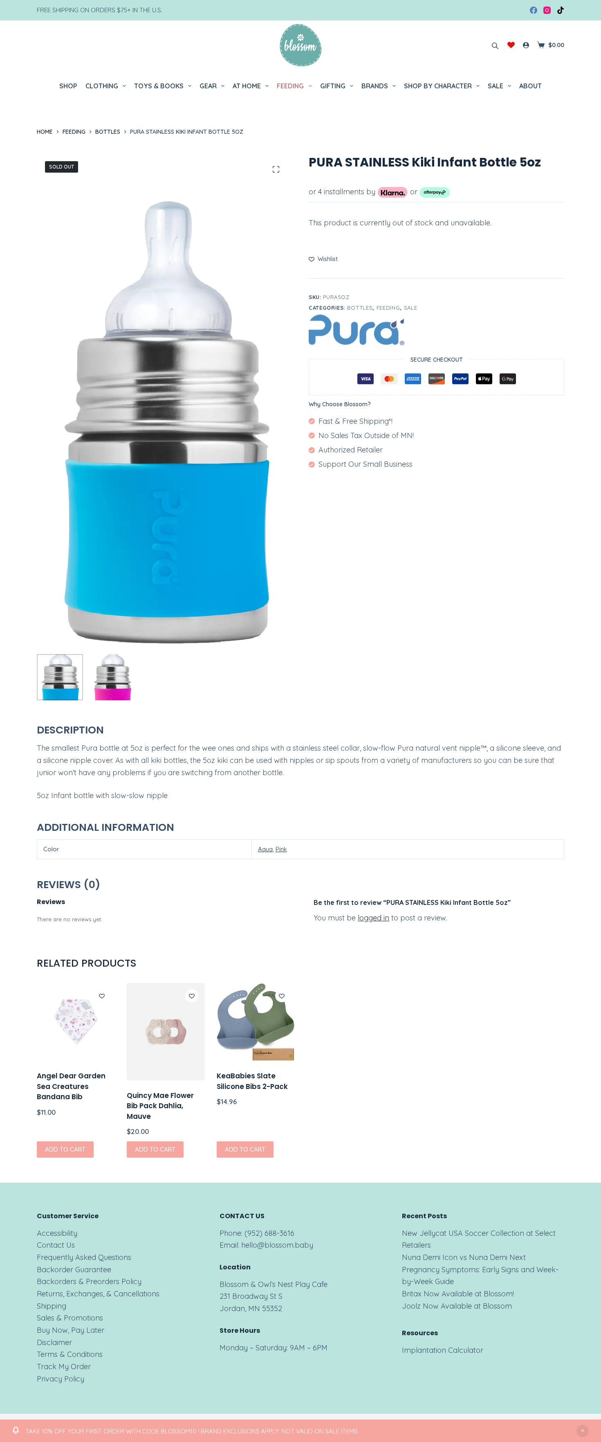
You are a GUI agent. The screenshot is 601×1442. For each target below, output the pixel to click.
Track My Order (64, 1366)
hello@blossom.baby (277, 1245)
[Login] (526, 45)
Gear (208, 86)
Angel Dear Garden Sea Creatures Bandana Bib (71, 1086)
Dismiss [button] (582, 1431)
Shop (68, 86)
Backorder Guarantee (74, 1269)
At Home (247, 86)
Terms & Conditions (70, 1354)
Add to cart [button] (65, 1149)
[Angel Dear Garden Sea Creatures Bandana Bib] (75, 1022)
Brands (374, 86)
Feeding (290, 86)
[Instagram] (547, 10)
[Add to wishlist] (101, 995)
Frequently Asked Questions (84, 1257)
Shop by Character (438, 86)
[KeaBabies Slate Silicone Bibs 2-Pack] (255, 1022)
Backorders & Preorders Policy (89, 1281)
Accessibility (57, 1233)
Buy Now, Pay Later (70, 1330)
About (530, 86)
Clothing (101, 86)
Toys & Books (159, 86)
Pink (281, 849)
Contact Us (56, 1245)
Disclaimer (54, 1342)
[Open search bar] (495, 45)
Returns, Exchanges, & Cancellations (98, 1293)
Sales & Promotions (70, 1318)
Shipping (51, 1306)
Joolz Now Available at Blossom (457, 1306)
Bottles (360, 307)
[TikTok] (560, 10)
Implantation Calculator (442, 1350)
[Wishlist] (511, 45)
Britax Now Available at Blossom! (458, 1293)
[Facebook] (533, 10)
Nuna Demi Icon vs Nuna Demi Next (464, 1257)
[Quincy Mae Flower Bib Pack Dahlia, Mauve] (165, 1031)
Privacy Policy (60, 1379)
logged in (373, 917)
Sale (495, 86)
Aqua (265, 849)
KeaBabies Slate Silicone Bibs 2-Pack (252, 1081)
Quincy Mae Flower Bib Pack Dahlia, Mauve (160, 1106)
